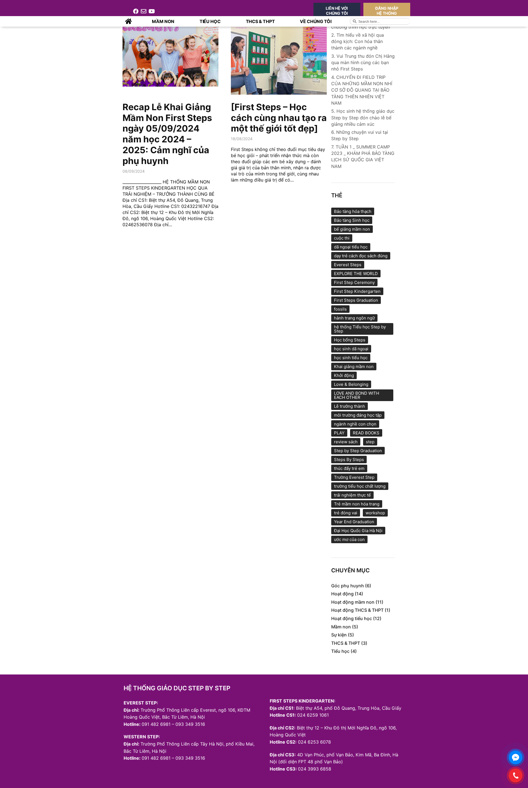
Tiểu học (340, 651)
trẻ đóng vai (345, 512)
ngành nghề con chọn (355, 424)
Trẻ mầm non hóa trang (356, 504)
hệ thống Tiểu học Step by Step (360, 329)
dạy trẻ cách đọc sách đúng (360, 255)
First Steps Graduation (356, 300)
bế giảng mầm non (352, 229)
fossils (340, 309)
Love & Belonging (351, 384)
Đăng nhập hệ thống (386, 11)
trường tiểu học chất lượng (360, 486)
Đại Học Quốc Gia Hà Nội (358, 530)
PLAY (339, 432)
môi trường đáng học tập (358, 415)
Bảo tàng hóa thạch (352, 211)
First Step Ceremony (354, 282)
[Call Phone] (515, 775)
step (370, 441)
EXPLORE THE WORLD (356, 273)
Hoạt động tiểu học (351, 618)
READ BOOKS (366, 432)
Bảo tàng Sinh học (351, 220)
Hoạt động (342, 593)
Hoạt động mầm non (352, 602)
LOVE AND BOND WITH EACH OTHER (356, 395)
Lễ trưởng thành (349, 406)
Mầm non (341, 627)
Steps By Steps (349, 459)
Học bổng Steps (349, 340)
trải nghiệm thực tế (352, 495)
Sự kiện (339, 635)
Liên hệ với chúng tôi (337, 11)
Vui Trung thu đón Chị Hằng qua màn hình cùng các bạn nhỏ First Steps (363, 62)
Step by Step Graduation (358, 450)
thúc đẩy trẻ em (349, 468)
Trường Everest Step (354, 477)
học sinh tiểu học (351, 357)
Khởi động (344, 375)
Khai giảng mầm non (354, 366)
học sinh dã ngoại (351, 348)
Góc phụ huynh (347, 585)
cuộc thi (342, 238)
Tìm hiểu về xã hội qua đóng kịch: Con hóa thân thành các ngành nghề (357, 41)
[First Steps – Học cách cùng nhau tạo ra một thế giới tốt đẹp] (279, 118)
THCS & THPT (345, 643)
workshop (375, 512)
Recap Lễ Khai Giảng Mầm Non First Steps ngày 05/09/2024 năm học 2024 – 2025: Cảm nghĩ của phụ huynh (167, 134)
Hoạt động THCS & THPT (357, 610)
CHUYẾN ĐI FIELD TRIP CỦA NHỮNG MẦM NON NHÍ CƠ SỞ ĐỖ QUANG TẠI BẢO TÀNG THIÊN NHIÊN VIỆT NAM (361, 90)
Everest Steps (347, 264)
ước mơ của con (349, 539)
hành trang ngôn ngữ (354, 318)
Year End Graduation (354, 521)
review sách (346, 441)
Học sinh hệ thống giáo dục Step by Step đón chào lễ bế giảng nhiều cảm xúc (362, 117)
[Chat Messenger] (515, 757)
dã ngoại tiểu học (351, 247)
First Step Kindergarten (357, 291)
